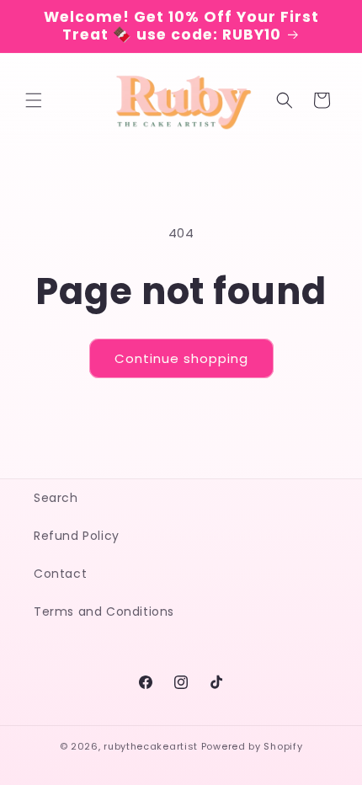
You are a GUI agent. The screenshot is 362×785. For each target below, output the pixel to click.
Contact (60, 573)
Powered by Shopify (252, 746)
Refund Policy (77, 535)
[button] (33, 100)
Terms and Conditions (104, 611)
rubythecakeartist (151, 746)
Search (56, 497)
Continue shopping (181, 358)
